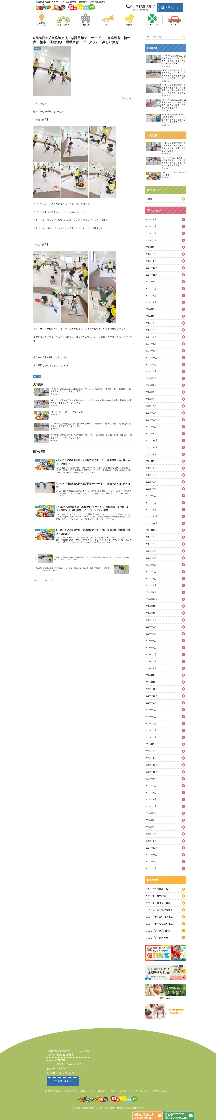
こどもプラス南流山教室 (158, 930)
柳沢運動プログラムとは (53, 1091)
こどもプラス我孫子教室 (158, 903)
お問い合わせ (172, 7)
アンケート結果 (116, 1091)
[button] (184, 36)
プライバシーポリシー (142, 1091)
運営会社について (159, 1091)
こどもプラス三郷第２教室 (159, 916)
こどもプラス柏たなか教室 (159, 923)
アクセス (128, 1091)
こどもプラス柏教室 (156, 896)
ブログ (92, 1091)
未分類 (38, 376)
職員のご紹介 (103, 1091)
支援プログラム (70, 1091)
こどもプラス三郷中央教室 (159, 910)
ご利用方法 (83, 1091)
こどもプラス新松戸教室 (158, 889)
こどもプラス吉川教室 (157, 937)
